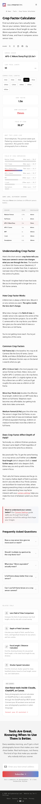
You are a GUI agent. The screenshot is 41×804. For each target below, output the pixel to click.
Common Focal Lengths (11, 75)
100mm (6, 84)
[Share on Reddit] (18, 46)
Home (9, 11)
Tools (15, 11)
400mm (6, 89)
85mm (33, 80)
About (9, 798)
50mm (26, 80)
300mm (29, 84)
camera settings (24, 493)
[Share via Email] (26, 46)
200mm (21, 84)
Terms (25, 798)
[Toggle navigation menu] (36, 5)
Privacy (31, 798)
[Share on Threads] (14, 46)
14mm (5, 80)
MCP (20, 798)
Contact (15, 798)
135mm (14, 84)
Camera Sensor (10, 53)
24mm (12, 80)
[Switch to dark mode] (20, 801)
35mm (19, 80)
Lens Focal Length (12, 64)
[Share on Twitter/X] (10, 46)
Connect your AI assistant (15, 712)
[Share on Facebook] (22, 46)
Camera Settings (21, 512)
